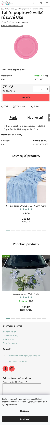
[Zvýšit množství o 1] (47, 89)
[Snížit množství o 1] (35, 89)
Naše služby (8, 339)
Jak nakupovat (9, 331)
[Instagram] (12, 369)
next (49, 181)
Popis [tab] (13, 117)
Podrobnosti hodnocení (12, 25)
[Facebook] (5, 369)
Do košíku (26, 97)
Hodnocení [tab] (35, 117)
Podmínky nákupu (11, 343)
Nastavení (25, 411)
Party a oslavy (40, 140)
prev (3, 181)
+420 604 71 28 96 (18, 361)
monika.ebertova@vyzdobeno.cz (24, 355)
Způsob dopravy (10, 335)
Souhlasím (25, 419)
